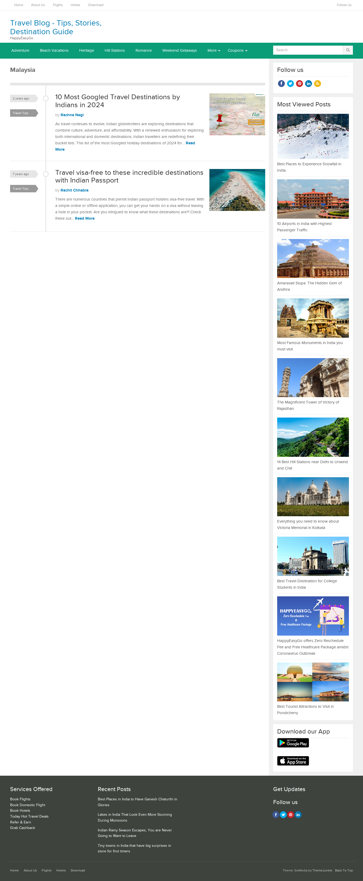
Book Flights (20, 799)
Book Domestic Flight (27, 805)
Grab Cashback (22, 828)
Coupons (236, 50)
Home (18, 5)
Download (95, 5)
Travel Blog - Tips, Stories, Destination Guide (56, 27)
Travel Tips (20, 113)
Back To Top (344, 871)
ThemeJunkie (322, 871)
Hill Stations (115, 50)
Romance (144, 50)
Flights (58, 5)
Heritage (86, 50)
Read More (85, 218)
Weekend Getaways (179, 50)
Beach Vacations (54, 50)
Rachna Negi (72, 115)
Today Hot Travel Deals (29, 816)
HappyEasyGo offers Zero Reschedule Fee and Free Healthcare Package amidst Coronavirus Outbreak (312, 647)
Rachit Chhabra (74, 190)
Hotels (75, 5)
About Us (38, 5)
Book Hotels (20, 811)
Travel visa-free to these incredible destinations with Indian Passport (129, 176)
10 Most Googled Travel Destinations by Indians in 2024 (117, 101)
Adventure (20, 50)
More (212, 50)
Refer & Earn (20, 822)
